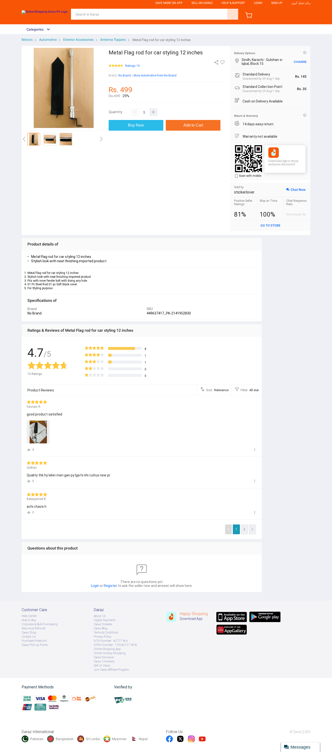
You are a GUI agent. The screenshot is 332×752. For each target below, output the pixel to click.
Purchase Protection (34, 640)
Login (258, 3)
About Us (99, 616)
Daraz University (104, 661)
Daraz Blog (100, 628)
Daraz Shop (29, 632)
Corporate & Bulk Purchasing (40, 624)
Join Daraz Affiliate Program (111, 669)
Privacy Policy (102, 636)
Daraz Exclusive (104, 657)
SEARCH (232, 14)
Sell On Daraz (202, 3)
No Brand (124, 75)
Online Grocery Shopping (110, 653)
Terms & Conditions (106, 632)
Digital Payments (104, 620)
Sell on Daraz (102, 665)
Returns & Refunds (33, 628)
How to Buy (29, 620)
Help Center (29, 616)
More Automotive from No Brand (155, 75)
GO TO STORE (270, 225)
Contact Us (28, 636)
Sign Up (276, 3)
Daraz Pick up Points (35, 645)
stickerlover (244, 192)
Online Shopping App (107, 649)
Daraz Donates (103, 624)
